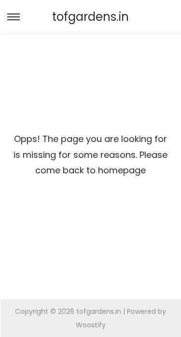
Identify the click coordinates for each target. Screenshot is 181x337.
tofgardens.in (90, 17)
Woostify (91, 325)
